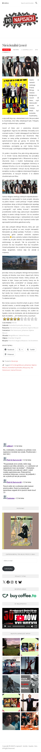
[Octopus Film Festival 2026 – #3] (30, 647)
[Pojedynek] (11, 647)
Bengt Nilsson (19, 365)
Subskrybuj (8, 569)
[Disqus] (20, 411)
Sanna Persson (16, 370)
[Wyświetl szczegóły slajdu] (20, 531)
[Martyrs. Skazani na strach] (30, 665)
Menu (6, 3)
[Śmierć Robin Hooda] (11, 684)
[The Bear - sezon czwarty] (11, 721)
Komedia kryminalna (15, 367)
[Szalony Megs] (30, 721)
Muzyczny (26, 367)
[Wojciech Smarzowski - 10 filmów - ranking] (30, 684)
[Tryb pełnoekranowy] (36, 626)
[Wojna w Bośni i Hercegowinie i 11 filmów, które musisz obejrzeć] (11, 665)
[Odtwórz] (5, 626)
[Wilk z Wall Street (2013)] (30, 703)
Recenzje (6, 50)
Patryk (16, 50)
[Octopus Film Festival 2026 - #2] (11, 703)
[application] (20, 618)
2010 (12, 365)
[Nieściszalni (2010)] (20, 66)
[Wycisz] (32, 626)
